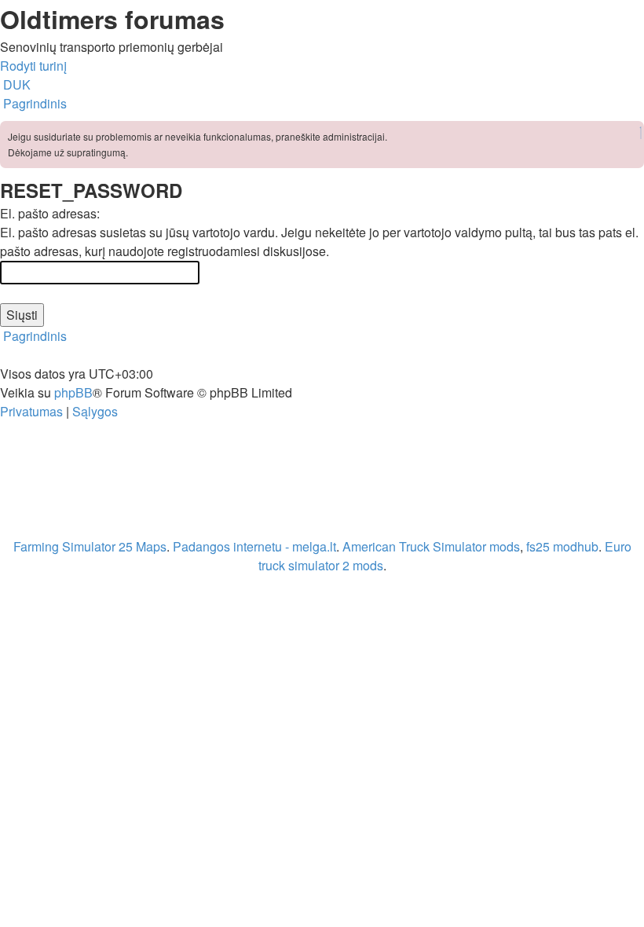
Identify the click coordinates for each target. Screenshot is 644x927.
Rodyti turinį (33, 66)
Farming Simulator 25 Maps (89, 546)
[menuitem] (15, 84)
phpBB (73, 392)
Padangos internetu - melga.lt (254, 546)
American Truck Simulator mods (431, 546)
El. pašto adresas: (50, 213)
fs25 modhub (562, 546)
